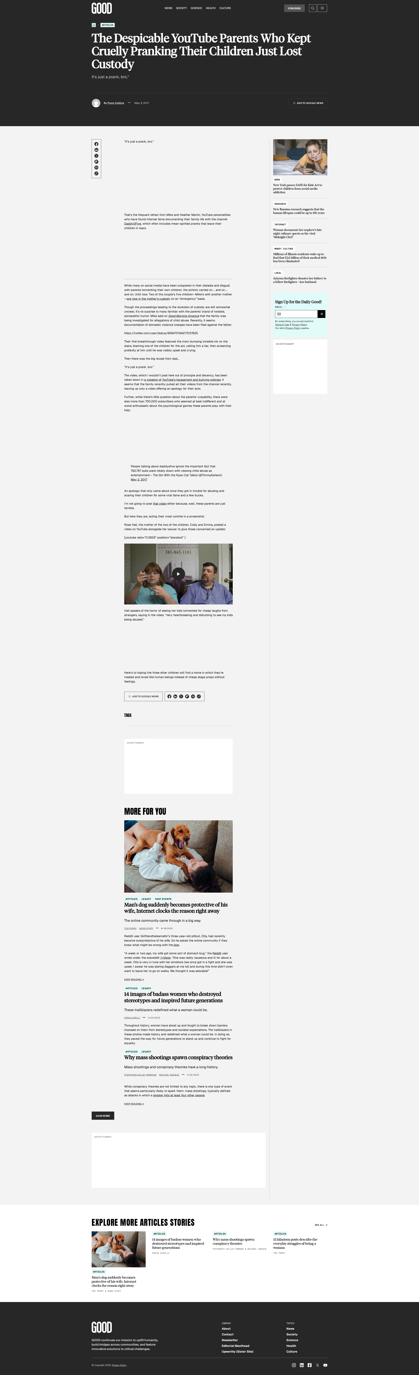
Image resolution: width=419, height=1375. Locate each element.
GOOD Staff (146, 928)
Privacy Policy (299, 324)
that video (159, 503)
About (226, 1328)
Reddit (216, 953)
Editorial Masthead (235, 1346)
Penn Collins (116, 103)
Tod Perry (130, 928)
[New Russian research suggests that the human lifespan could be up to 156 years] (300, 206)
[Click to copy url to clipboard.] (96, 173)
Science (196, 8)
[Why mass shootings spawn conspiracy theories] (240, 1241)
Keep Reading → (134, 979)
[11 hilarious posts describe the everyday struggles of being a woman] (300, 1243)
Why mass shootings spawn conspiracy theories (178, 1057)
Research (280, 203)
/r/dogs (165, 958)
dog (176, 945)
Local (278, 272)
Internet (280, 224)
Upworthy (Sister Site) (237, 1351)
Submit (322, 315)
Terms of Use (282, 324)
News (168, 8)
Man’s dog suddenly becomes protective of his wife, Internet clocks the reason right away (176, 907)
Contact (228, 1334)
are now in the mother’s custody (148, 299)
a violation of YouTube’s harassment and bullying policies (182, 380)
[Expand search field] (313, 8)
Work (277, 179)
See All (319, 1224)
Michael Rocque (169, 1075)
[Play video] (178, 574)
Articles (107, 25)
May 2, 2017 (139, 479)
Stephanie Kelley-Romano (140, 1075)
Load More (103, 1115)
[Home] (94, 25)
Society (181, 8)
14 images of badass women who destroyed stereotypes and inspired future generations (173, 997)
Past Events (163, 899)
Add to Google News (310, 103)
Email (280, 307)
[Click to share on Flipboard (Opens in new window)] (96, 162)
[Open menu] (322, 8)
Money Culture (283, 248)
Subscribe (294, 8)
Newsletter (230, 1340)
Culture (225, 8)
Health (211, 8)
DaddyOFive (132, 223)
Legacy (146, 899)
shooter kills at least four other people (179, 1095)
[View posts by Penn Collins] (96, 103)
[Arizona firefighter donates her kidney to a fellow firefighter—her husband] (300, 275)
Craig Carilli (132, 1017)
